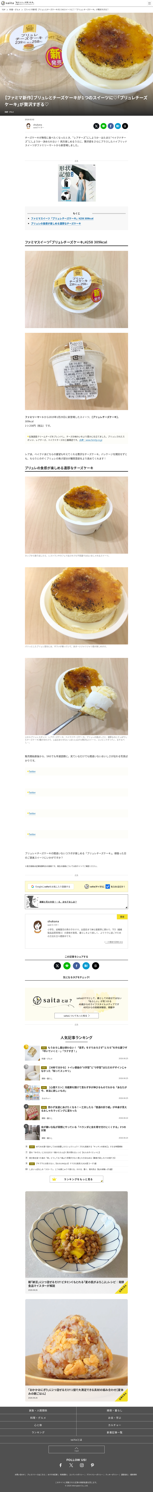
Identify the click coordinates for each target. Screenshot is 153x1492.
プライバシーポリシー (95, 1474)
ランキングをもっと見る (78, 1179)
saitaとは (76, 1439)
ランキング (38, 1432)
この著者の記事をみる (114, 942)
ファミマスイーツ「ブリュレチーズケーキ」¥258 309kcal (62, 218)
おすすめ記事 (53, 1474)
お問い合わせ (20, 1474)
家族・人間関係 (38, 1410)
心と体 (38, 1425)
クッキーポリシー (112, 1474)
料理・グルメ (14, 9)
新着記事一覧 (115, 1432)
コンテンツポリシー (76, 1474)
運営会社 (124, 1474)
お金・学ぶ (114, 1417)
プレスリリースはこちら (36, 1474)
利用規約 (63, 1474)
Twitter (32, 771)
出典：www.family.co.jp (90, 439)
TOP (3, 9)
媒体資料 (133, 1474)
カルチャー (114, 1425)
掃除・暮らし (115, 1410)
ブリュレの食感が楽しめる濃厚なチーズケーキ (56, 223)
